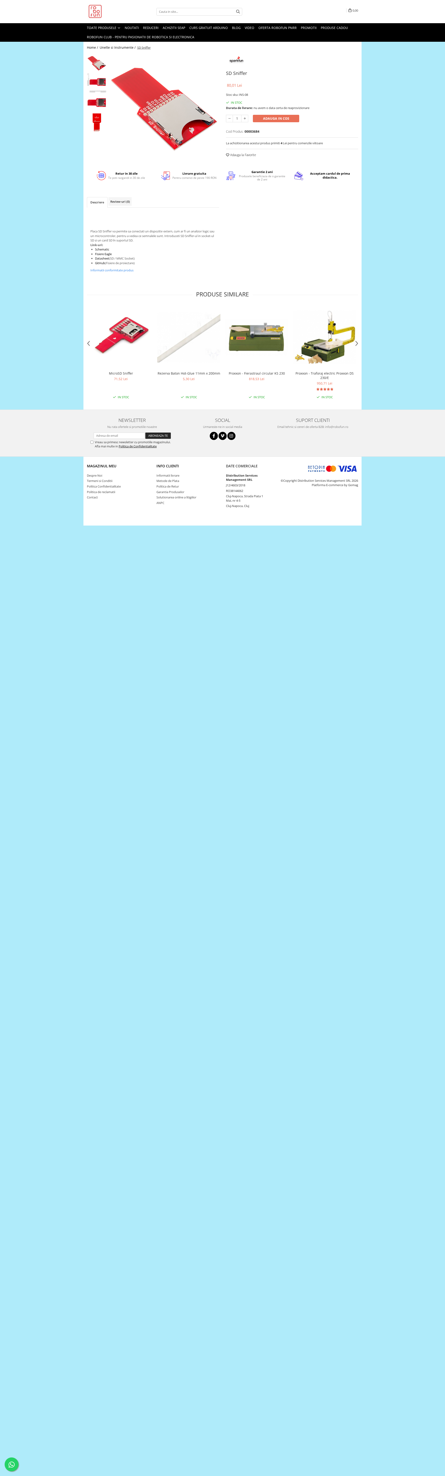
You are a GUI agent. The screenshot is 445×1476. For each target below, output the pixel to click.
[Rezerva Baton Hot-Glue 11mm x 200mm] (188, 337)
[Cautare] (238, 12)
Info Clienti (167, 466)
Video (249, 28)
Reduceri (151, 28)
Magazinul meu (101, 466)
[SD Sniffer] (164, 108)
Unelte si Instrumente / (118, 47)
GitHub (100, 263)
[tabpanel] (164, 108)
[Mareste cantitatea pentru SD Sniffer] (244, 118)
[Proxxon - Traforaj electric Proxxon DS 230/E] (324, 337)
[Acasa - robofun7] (110, 11)
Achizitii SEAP (174, 28)
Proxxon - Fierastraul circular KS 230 (257, 373)
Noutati (132, 28)
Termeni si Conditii (99, 481)
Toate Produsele (102, 28)
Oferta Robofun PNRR (277, 28)
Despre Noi (94, 475)
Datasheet (102, 258)
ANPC (160, 503)
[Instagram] (231, 436)
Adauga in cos (276, 118)
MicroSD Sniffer (121, 373)
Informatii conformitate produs (112, 270)
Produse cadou (334, 28)
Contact (92, 497)
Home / (93, 47)
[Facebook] (214, 436)
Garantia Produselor (170, 492)
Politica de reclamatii (101, 492)
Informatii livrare (167, 475)
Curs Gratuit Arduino (208, 28)
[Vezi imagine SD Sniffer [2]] (96, 102)
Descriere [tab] (97, 202)
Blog (236, 28)
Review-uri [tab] (120, 201)
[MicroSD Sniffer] (121, 337)
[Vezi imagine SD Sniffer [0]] (96, 63)
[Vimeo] (223, 436)
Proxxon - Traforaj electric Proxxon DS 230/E (325, 375)
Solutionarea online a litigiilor (176, 497)
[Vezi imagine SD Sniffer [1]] (96, 83)
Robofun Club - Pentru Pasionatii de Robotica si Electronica (140, 37)
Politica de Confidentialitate (138, 446)
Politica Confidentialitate (104, 486)
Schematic (102, 249)
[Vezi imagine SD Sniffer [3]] (96, 122)
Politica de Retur (167, 486)
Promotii (309, 28)
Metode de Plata (167, 481)
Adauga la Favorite (242, 155)
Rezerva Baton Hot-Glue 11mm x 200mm (189, 373)
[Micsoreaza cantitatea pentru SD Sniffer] (229, 118)
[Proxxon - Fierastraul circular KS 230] (256, 337)
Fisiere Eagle (103, 254)
